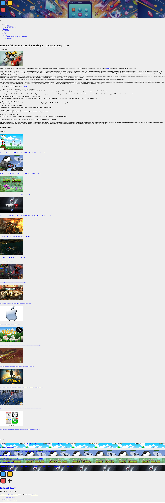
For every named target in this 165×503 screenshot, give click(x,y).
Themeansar (34, 495)
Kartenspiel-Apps (11, 27)
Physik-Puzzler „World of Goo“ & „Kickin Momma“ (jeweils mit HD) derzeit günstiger (21, 173)
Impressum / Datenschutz (10, 501)
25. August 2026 (4, 447)
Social (5, 32)
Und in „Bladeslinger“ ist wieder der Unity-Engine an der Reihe (15, 236)
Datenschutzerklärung (9, 497)
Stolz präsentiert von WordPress (9, 495)
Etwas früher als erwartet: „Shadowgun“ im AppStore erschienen (15, 303)
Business (5, 29)
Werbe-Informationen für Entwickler (17, 36)
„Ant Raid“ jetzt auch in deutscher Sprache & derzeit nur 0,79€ (15, 194)
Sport (4, 33)
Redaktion (9, 38)
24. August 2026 (4, 462)
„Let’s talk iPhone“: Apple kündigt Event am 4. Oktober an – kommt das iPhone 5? (20, 429)
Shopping (6, 30)
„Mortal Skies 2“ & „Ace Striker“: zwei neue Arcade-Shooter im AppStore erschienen (20, 408)
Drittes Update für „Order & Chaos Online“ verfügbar (13, 282)
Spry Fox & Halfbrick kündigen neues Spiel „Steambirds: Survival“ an (17, 366)
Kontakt (5, 35)
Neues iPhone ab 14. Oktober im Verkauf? (10, 324)
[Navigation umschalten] (0, 20)
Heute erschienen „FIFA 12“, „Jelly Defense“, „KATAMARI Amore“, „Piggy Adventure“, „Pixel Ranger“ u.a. (26, 215)
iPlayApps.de (3, 14)
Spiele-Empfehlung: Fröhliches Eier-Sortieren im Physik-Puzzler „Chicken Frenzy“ (20, 345)
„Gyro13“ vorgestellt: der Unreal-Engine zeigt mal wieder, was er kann (17, 257)
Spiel (107, 68)
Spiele (5, 24)
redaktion (11, 447)
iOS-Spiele (10, 26)
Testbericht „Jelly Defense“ (6, 261)
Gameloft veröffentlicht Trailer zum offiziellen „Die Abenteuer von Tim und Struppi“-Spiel (22, 387)
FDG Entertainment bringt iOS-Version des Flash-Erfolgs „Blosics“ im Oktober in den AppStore (23, 152)
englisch (26, 86)
